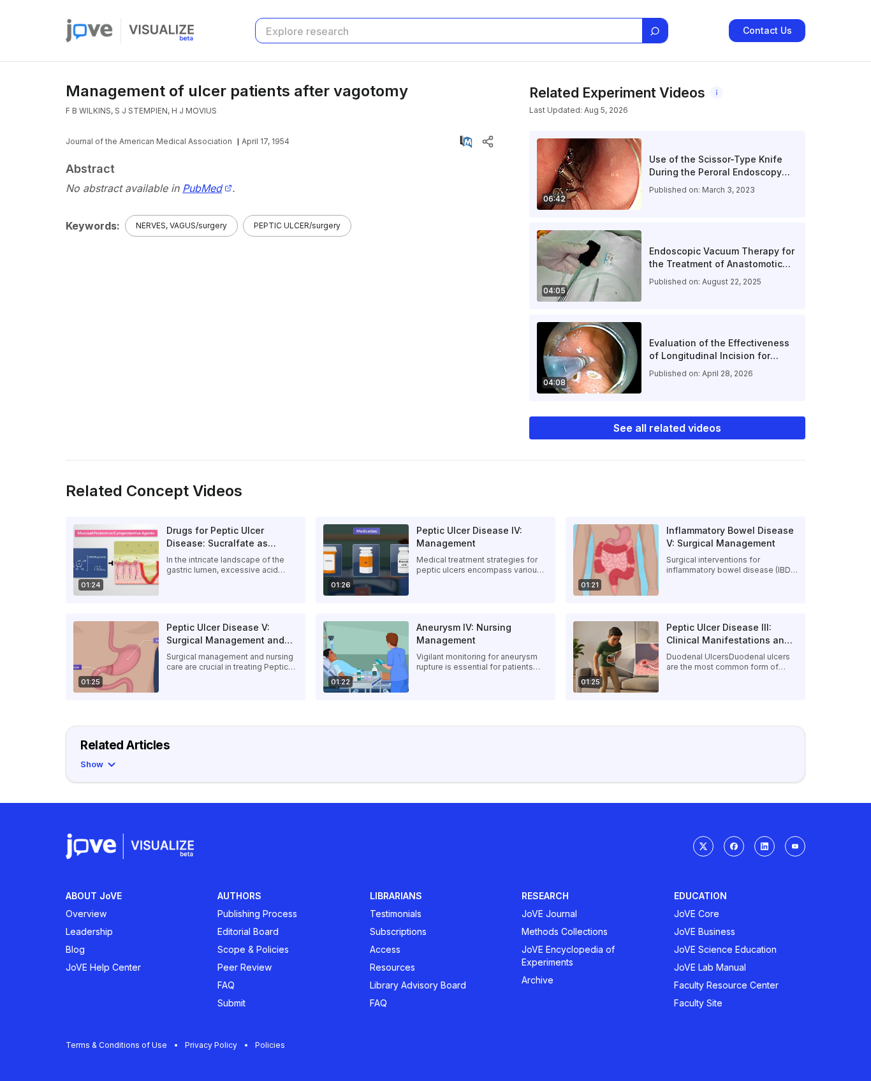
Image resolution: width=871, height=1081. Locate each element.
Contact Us (767, 30)
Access (385, 949)
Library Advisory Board (418, 985)
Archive (537, 979)
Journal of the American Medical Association (149, 141)
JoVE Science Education (725, 949)
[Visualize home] (161, 30)
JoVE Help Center (103, 967)
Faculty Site (698, 1002)
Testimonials (395, 913)
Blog (75, 949)
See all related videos (667, 428)
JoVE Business (704, 931)
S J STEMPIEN (141, 110)
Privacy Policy (211, 1045)
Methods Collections (565, 931)
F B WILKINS (88, 110)
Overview (86, 913)
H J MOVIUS (194, 110)
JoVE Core (696, 913)
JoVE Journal (549, 913)
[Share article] (487, 142)
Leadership (89, 931)
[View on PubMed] (466, 141)
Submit (231, 1002)
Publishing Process (257, 913)
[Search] (655, 31)
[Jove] (89, 30)
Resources (392, 967)
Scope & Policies (253, 949)
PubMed (202, 188)
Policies (270, 1045)
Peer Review (244, 967)
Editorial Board (248, 931)
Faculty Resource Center (726, 985)
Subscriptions (398, 931)
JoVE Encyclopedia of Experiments (568, 955)
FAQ (226, 985)
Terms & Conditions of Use (116, 1045)
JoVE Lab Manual (710, 967)
